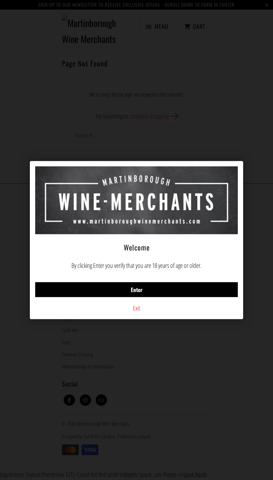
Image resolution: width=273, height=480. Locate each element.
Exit (136, 308)
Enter (137, 289)
